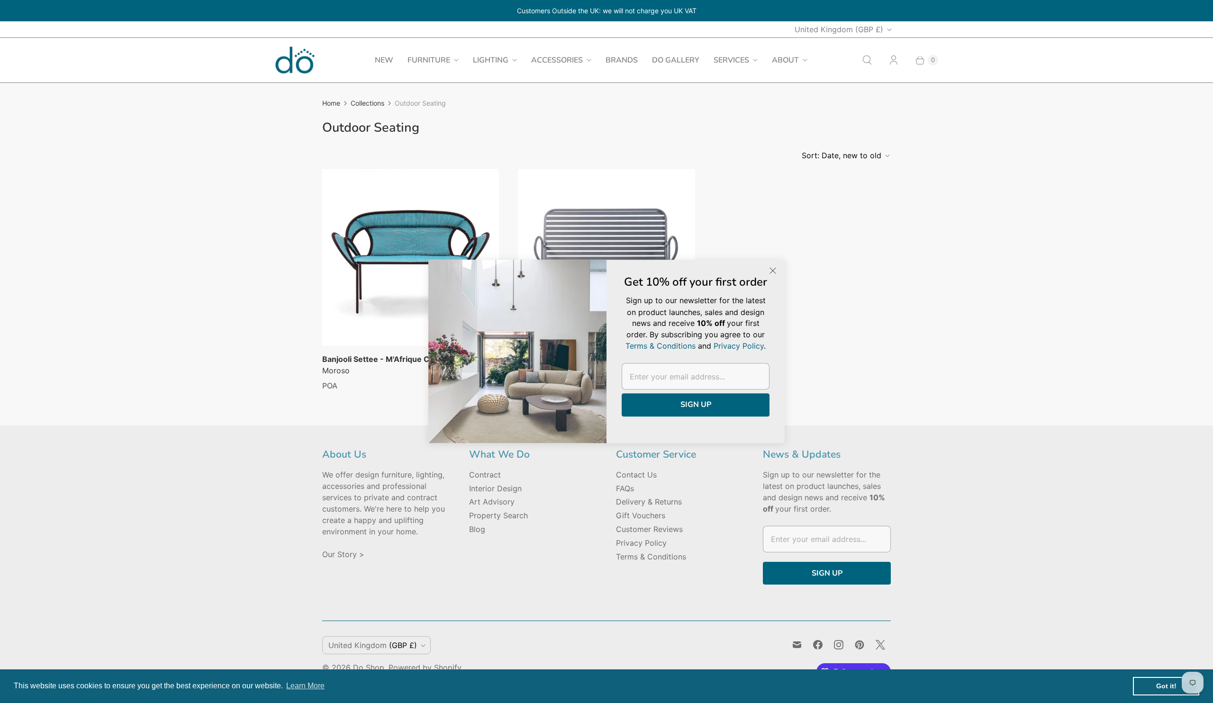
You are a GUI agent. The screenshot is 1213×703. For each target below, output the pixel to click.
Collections (367, 103)
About (785, 60)
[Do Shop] (295, 59)
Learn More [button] (305, 686)
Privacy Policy (641, 543)
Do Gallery (675, 60)
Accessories (557, 60)
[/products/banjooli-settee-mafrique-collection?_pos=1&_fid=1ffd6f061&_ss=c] (410, 257)
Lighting (490, 60)
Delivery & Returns (649, 501)
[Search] (867, 60)
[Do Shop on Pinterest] (859, 644)
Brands (622, 60)
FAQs (625, 488)
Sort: (841, 155)
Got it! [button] (1166, 686)
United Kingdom (839, 29)
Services (731, 60)
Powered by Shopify (425, 667)
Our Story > (343, 554)
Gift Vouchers (640, 515)
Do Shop (368, 667)
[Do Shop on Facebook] (817, 644)
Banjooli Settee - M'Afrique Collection (391, 359)
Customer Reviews (649, 529)
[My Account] (893, 60)
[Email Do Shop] (797, 644)
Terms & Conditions (651, 556)
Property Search (498, 515)
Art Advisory (492, 501)
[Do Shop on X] (880, 644)
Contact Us (636, 474)
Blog (477, 529)
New (384, 60)
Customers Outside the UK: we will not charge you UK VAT (607, 11)
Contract (485, 474)
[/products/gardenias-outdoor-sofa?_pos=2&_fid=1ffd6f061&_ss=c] (606, 257)
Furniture (428, 60)
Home (331, 103)
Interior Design (495, 488)
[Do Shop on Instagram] (838, 644)
